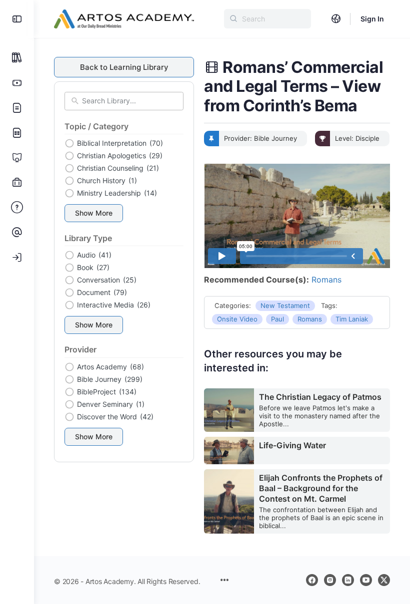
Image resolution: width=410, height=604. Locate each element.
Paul (277, 319)
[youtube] (366, 580)
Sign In (372, 18)
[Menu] (17, 19)
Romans (327, 280)
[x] (384, 580)
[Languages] (336, 19)
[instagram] (330, 580)
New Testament (285, 305)
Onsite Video (237, 319)
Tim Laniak (352, 319)
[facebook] (312, 580)
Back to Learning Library (124, 67)
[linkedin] (348, 580)
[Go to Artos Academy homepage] (124, 18)
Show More (93, 213)
